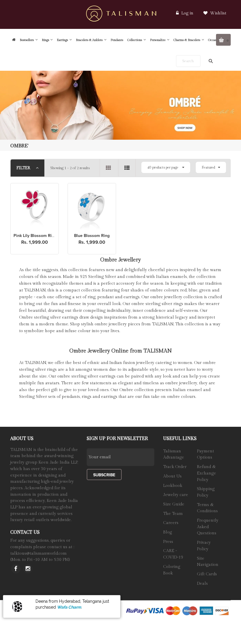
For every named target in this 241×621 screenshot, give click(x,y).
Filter (23, 168)
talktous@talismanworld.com (38, 553)
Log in (187, 13)
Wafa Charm (69, 607)
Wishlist (217, 13)
